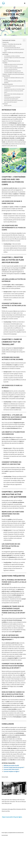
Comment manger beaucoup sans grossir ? (14, 767)
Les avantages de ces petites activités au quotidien (13, 81)
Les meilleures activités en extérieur (12, 56)
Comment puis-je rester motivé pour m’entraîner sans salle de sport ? (12, 98)
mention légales (4, 832)
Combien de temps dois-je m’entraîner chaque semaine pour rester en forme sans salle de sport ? (14, 91)
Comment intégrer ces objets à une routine (13, 72)
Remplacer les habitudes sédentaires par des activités (14, 78)
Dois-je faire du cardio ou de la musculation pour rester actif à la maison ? (13, 101)
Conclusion (5, 103)
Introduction (5, 42)
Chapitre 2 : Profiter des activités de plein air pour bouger (12, 53)
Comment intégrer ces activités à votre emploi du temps (14, 58)
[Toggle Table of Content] (23, 40)
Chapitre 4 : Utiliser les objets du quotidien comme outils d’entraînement (13, 68)
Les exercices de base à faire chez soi (12, 47)
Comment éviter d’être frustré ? (11, 769)
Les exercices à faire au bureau (10, 66)
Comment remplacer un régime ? (11, 771)
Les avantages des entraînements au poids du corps (14, 50)
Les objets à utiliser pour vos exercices (12, 71)
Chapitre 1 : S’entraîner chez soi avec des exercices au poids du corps (11, 45)
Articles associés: (8, 105)
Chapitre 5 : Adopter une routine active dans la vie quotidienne (13, 75)
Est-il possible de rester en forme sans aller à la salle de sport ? (14, 86)
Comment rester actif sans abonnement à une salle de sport (14, 19)
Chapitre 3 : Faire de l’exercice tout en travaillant (11, 61)
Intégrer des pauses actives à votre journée (13, 64)
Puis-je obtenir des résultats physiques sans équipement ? (13, 94)
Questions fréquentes (7, 84)
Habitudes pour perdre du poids (11, 765)
